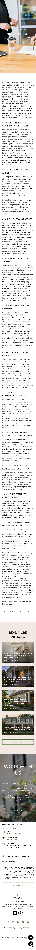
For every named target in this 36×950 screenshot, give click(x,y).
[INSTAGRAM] (13, 922)
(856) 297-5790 (11, 839)
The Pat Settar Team (10, 585)
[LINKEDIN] (18, 922)
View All (18, 742)
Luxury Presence (24, 928)
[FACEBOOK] (8, 922)
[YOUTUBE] (28, 922)
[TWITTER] (23, 922)
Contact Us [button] (18, 810)
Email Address (8, 861)
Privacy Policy (27, 938)
